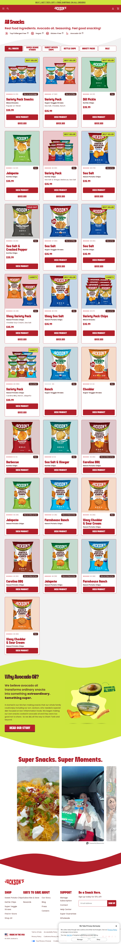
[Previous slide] (9, 74)
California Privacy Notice (52, 937)
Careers (45, 910)
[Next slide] (34, 74)
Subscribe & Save (31, 897)
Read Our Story (19, 728)
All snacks (14, 49)
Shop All (8, 918)
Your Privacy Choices (43, 941)
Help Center (65, 909)
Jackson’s (14, 939)
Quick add (22, 123)
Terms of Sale (36, 932)
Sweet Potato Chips (51, 48)
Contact (64, 905)
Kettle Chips (70, 49)
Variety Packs (88, 49)
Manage (80, 939)
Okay (98, 939)
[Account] (113, 8)
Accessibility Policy (50, 932)
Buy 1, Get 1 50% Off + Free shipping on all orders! (60, 2)
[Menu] (3, 8)
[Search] (7, 8)
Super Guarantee (68, 913)
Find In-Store (11, 913)
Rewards (27, 902)
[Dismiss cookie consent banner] (116, 926)
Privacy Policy (112, 930)
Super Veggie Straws (32, 48)
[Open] (28, 33)
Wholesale (65, 918)
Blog (44, 902)
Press (44, 906)
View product (22, 117)
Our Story (46, 897)
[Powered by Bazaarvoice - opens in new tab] (95, 843)
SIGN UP (111, 903)
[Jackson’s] (60, 8)
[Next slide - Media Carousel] (110, 801)
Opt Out (69, 935)
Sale (107, 49)
